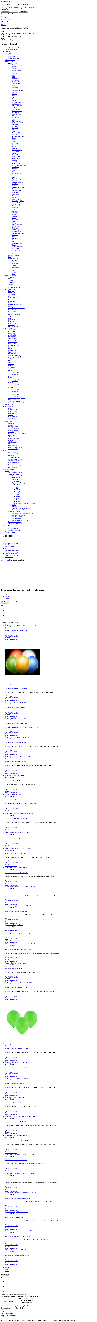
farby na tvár (12, 418)
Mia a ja (14, 196)
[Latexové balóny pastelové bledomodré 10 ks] (16, 1250)
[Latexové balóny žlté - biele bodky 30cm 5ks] (19, 813)
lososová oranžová (13, 345)
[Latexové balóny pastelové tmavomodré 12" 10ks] (20, 944)
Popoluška (15, 184)
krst (9, 257)
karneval (10, 303)
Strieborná (19, 501)
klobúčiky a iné (13, 410)
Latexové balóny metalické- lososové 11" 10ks (17, 1179)
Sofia (13, 189)
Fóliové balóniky (13, 56)
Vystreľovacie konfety (15, 523)
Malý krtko (15, 151)
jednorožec (15, 269)
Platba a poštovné (10, 546)
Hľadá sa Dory (16, 124)
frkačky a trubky (13, 442)
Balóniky (7, 51)
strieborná (11, 364)
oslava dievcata (12, 162)
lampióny (11, 423)
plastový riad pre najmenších (16, 398)
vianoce (10, 313)
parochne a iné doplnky (15, 447)
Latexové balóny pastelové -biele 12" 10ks (16, 911)
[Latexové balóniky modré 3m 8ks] (15, 963)
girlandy (10, 425)
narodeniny (15, 263)
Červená (18, 484)
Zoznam (7, 598)
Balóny (14, 505)
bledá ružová (12, 340)
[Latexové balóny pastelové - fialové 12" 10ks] (19, 1135)
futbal (14, 270)
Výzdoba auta (16, 481)
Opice (14, 131)
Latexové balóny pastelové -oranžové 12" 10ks (17, 1236)
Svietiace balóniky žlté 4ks (12, 800)
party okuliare (12, 445)
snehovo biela (12, 359)
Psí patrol (15, 128)
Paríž (13, 177)
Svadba (7, 471)
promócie (11, 296)
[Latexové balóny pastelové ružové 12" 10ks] (18, 867)
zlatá (9, 362)
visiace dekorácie (13, 428)
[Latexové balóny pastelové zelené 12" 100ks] (22, 1043)
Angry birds (15, 78)
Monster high (16, 204)
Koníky (14, 214)
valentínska (11, 294)
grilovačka (11, 321)
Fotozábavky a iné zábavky (20, 520)
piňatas (10, 415)
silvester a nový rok (14, 314)
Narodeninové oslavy (14, 287)
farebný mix (12, 367)
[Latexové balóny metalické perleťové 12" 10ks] (17, 832)
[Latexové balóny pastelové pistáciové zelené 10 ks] (15, 702)
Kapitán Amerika (17, 111)
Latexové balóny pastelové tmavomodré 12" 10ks (18, 949)
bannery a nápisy (13, 427)
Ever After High (17, 206)
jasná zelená (12, 352)
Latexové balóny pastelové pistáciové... (15, 707)
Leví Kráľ (15, 126)
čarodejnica (15, 252)
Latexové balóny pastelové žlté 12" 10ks (15, 761)
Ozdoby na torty (9, 404)
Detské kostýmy (13, 528)
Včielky (14, 216)
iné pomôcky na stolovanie (16, 403)
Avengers (15, 87)
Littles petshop (16, 202)
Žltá (17, 488)
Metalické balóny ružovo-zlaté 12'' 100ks (16, 854)
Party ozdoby (9, 421)
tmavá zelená (12, 331)
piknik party (12, 301)
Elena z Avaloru (17, 246)
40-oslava (11, 280)
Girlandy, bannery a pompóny (21, 508)
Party (13, 139)
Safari (14, 153)
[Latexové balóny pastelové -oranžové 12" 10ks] (19, 1231)
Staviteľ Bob (16, 155)
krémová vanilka (13, 350)
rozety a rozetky (13, 430)
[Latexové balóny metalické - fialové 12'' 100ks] (19, 1154)
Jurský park (15, 112)
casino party (12, 292)
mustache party (12, 311)
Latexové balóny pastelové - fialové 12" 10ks (17, 1141)
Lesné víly (15, 207)
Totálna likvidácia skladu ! (12, 48)
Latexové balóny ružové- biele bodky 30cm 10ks (17, 892)
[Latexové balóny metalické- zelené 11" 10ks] (18, 1078)
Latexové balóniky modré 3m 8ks (13, 968)
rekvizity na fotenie (14, 438)
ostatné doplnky (13, 416)
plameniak (15, 265)
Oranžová (19, 486)
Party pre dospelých (10, 289)
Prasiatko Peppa (17, 150)
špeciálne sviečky (13, 454)
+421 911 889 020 (12, 8)
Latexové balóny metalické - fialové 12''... (16, 1160)
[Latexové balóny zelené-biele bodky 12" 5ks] (20, 1116)
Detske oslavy (9, 61)
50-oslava (11, 282)
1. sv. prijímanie (13, 260)
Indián (14, 145)
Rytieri (14, 146)
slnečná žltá (11, 348)
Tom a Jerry (15, 230)
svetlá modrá (12, 335)
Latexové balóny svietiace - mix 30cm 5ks (16, 688)
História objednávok (7, 1313)
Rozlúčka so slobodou (15, 472)
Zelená (18, 491)
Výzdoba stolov (17, 479)
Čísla (9, 53)
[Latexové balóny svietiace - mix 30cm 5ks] (22, 683)
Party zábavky (9, 437)
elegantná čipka (13, 326)
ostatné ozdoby (12, 435)
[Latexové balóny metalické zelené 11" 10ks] (17, 1062)
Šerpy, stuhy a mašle (18, 510)
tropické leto (16, 267)
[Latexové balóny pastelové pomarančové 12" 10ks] (20, 1192)
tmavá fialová (12, 337)
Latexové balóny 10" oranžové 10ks (14, 1217)
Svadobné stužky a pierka (19, 517)
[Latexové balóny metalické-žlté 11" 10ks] (17, 737)
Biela (17, 498)
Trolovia (14, 172)
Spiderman (15, 92)
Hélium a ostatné (10, 60)
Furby (14, 197)
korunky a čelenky (13, 411)
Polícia (14, 85)
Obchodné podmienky (11, 543)
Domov (3, 560)
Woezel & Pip (16, 158)
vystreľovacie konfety (14, 466)
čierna (10, 360)
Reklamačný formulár (11, 553)
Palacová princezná (18, 187)
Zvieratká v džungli (18, 136)
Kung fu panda (16, 114)
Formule (14, 100)
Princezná (15, 253)
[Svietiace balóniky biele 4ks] (14, 925)
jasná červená (12, 338)
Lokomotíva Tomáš (18, 80)
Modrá (18, 493)
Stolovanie (8, 369)
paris (9, 318)
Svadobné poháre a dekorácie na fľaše (23, 503)
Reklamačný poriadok (11, 555)
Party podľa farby (10, 328)
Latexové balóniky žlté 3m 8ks (13, 780)
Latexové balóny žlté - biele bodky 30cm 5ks (16, 819)
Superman (15, 95)
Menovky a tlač (16, 518)
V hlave (14, 209)
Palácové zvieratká (17, 182)
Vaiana (14, 240)
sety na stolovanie (13, 399)
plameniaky (11, 325)
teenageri (11, 262)
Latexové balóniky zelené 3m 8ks (13, 1102)
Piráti (13, 129)
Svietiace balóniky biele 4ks (12, 930)
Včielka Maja (16, 168)
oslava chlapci (12, 63)
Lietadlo (14, 134)
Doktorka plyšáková (18, 201)
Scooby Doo (16, 107)
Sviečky (7, 450)
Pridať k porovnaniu (11, 639)
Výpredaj (7, 525)
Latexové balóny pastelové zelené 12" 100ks (16, 1048)
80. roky (10, 299)
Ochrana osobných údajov (12, 550)
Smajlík (14, 141)
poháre (10, 377)
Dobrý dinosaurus (17, 102)
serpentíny (11, 432)
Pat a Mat (15, 148)
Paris (13, 274)
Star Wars (15, 97)
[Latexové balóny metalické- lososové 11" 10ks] (19, 1173)
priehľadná (11, 365)
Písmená (10, 55)
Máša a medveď (17, 170)
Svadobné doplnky (14, 511)
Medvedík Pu (16, 119)
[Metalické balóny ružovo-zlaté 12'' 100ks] (18, 848)
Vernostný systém (10, 532)
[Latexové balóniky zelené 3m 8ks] (15, 1097)
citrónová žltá (12, 330)
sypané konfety (12, 467)
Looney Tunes (16, 117)
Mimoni (14, 66)
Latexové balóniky (14, 58)
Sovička (14, 213)
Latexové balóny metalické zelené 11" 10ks (16, 1067)
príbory (10, 376)
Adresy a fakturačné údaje (8, 1315)
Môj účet (3, 1310)
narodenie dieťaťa (13, 255)
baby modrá (11, 333)
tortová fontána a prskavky (16, 459)
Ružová (18, 496)
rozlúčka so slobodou (14, 304)
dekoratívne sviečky (14, 460)
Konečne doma (16, 199)
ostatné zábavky (13, 449)
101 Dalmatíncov (17, 106)
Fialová (18, 494)
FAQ (6, 548)
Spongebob (15, 99)
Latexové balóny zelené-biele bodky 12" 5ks (16, 1121)
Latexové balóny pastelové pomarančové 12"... (17, 1198)
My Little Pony (16, 179)
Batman (14, 94)
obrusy (10, 393)
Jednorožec (15, 238)
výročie (10, 316)
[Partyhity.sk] (5, 9)
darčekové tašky (13, 413)
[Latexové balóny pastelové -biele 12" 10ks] (18, 906)
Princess (14, 180)
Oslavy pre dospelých (11, 275)
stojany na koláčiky (14, 401)
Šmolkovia (15, 68)
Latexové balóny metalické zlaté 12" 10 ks (16, 723)
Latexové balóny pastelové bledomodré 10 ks (17, 1255)
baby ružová (12, 343)
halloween (11, 306)
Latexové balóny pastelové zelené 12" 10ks (16, 987)
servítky (10, 387)
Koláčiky (15, 219)
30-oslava (11, 279)
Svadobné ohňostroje (14, 522)
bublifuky (11, 440)
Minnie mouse (16, 173)
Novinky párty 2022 (11, 49)
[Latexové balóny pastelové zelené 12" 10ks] (18, 982)
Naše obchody (9, 557)
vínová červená (12, 342)
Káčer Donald (16, 104)
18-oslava (11, 277)
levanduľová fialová (14, 355)
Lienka (14, 218)
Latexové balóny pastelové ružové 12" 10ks (16, 873)
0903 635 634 (31, 8)
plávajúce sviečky (13, 462)
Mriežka (7, 596)
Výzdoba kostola (17, 476)
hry (9, 444)
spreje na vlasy (12, 420)
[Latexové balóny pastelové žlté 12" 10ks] (17, 756)
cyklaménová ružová (14, 357)
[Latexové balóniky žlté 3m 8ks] (14, 775)
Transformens (16, 109)
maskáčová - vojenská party (16, 308)
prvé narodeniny (13, 258)
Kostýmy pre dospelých (15, 530)
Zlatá (17, 500)
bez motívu (15, 372)
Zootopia (15, 211)
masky (10, 408)
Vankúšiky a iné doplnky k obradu (22, 513)
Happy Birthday (17, 65)
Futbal (14, 75)
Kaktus (14, 245)
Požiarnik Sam (16, 82)
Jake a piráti (15, 116)
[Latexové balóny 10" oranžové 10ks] (16, 1212)
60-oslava (11, 284)
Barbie (14, 185)
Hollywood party (13, 297)
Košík (2, 1311)
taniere (10, 370)
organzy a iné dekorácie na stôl (17, 433)
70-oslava (11, 286)
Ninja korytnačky (17, 121)
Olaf (13, 77)
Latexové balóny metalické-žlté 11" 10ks (15, 742)
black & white (12, 309)
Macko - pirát (16, 133)
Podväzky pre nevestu (18, 515)
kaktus (14, 272)
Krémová (19, 489)
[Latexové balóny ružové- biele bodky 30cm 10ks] (20, 886)
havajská (11, 291)
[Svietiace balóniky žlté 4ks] (13, 794)
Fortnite (14, 160)
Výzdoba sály (16, 477)
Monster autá (16, 73)
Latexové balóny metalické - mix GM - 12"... (16, 630)
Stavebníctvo (16, 83)
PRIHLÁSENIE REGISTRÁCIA (11, 1)
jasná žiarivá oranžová (15, 347)
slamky (10, 382)
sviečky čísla (12, 455)
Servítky (14, 506)
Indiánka (14, 241)
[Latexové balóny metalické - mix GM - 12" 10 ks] (20, 625)
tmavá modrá (12, 353)
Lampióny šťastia (10, 469)
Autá (13, 72)
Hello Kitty (15, 192)
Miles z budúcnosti (17, 123)
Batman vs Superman (18, 90)
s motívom (15, 374)
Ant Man (15, 89)
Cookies (3, 1317)
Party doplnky (9, 406)
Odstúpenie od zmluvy (11, 552)
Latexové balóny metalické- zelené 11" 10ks (16, 1083)
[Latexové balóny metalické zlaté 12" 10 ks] (15, 718)
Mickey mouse (16, 70)
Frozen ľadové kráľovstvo (20, 165)
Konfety (7, 464)
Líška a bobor (16, 156)
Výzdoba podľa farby (18, 483)
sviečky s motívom (14, 457)
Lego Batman (16, 143)
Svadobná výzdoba (14, 474)
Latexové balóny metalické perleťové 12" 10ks (17, 838)
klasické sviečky (13, 452)
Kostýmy (7, 527)
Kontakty (7, 545)
